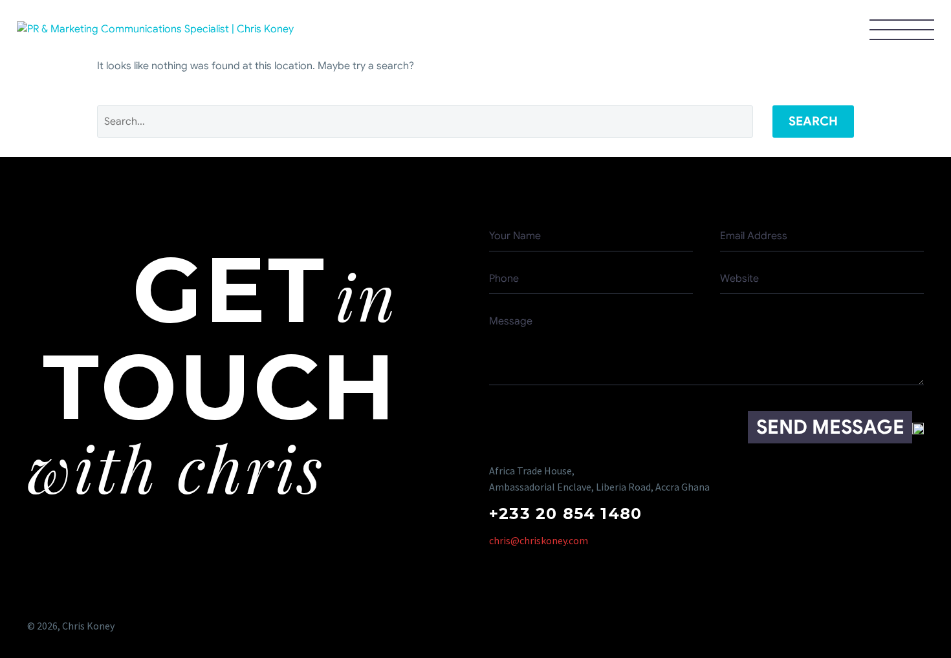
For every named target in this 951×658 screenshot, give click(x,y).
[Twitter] (839, 626)
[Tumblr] (889, 626)
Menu (901, 29)
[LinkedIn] (914, 626)
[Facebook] (813, 626)
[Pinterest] (864, 626)
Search (813, 121)
